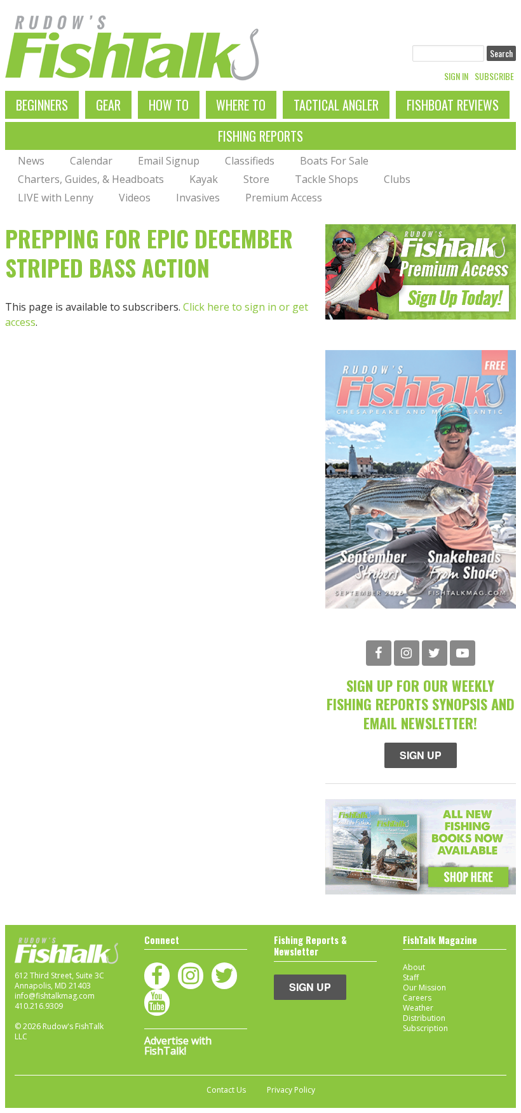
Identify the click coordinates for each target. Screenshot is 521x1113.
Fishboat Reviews (453, 104)
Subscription (425, 1028)
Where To (241, 104)
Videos (135, 198)
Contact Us (226, 1090)
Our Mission (424, 987)
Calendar (91, 161)
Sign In (456, 76)
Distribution (424, 1018)
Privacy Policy (291, 1090)
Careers (417, 997)
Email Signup (169, 161)
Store (256, 179)
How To (169, 104)
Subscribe (494, 76)
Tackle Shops (326, 179)
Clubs (397, 179)
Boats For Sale (334, 161)
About (414, 967)
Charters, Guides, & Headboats (91, 179)
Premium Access (283, 198)
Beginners (42, 104)
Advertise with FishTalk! (178, 1046)
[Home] (132, 48)
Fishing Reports (260, 135)
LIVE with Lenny (55, 198)
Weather (418, 1007)
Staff (411, 977)
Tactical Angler (336, 104)
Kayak (203, 179)
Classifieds (249, 161)
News (31, 161)
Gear (108, 104)
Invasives (198, 198)
